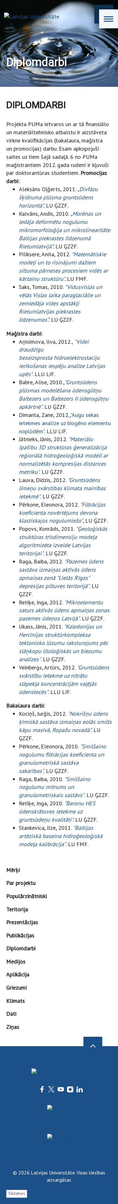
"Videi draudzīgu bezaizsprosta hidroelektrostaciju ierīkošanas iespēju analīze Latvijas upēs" (62, 358)
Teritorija (17, 909)
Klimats (15, 1000)
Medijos (15, 961)
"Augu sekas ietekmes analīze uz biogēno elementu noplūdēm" (65, 423)
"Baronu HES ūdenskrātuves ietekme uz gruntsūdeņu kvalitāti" (57, 811)
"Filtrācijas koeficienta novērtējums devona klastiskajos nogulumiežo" (62, 512)
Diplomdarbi (21, 948)
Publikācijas (20, 935)
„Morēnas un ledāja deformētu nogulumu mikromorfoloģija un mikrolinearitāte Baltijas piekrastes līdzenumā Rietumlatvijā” (64, 230)
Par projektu (21, 882)
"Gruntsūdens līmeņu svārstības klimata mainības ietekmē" (62, 488)
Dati (11, 1013)
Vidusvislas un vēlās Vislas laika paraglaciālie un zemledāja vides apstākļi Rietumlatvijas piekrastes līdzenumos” (60, 303)
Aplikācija (17, 974)
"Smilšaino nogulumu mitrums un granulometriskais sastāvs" (54, 787)
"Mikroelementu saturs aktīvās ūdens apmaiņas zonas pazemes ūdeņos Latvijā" (64, 610)
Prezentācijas (22, 922)
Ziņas (12, 1026)
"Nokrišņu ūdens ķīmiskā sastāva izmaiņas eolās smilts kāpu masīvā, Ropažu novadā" (65, 722)
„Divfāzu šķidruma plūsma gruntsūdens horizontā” (58, 197)
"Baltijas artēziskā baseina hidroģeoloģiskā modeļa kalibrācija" (61, 836)
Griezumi (16, 987)
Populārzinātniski (26, 896)
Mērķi (13, 870)
